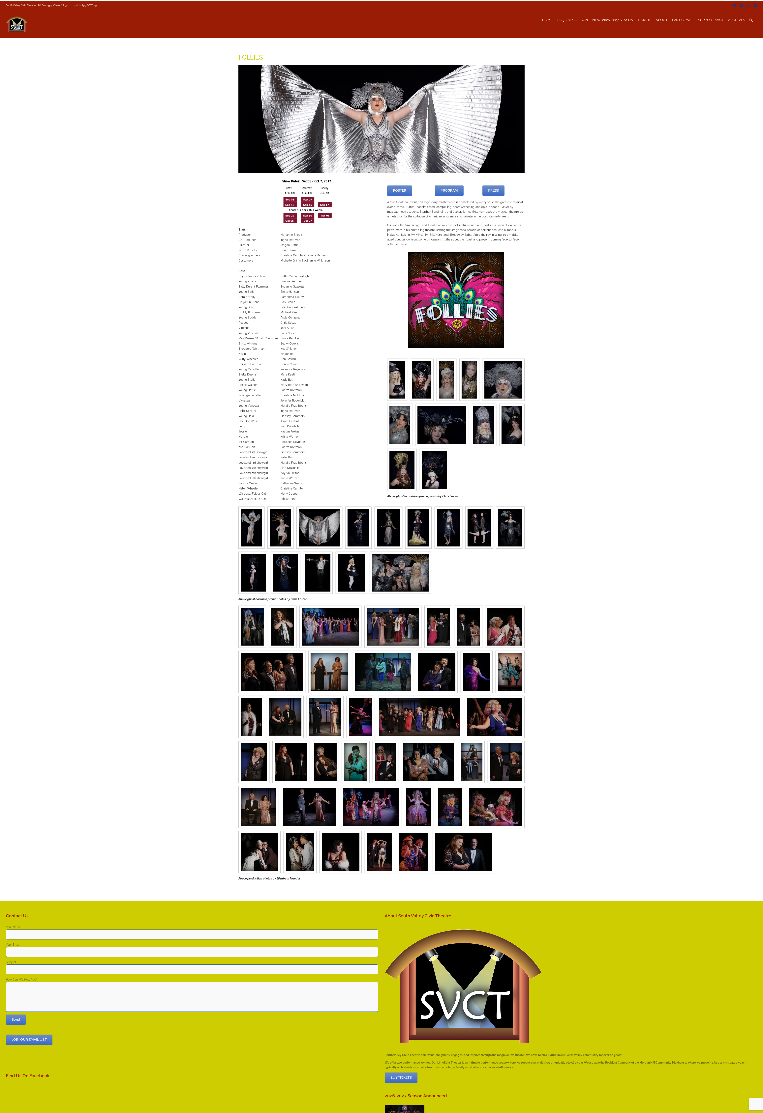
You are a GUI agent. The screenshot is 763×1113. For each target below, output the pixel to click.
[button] (751, 19)
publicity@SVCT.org (86, 5)
